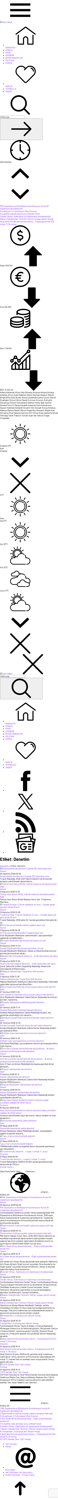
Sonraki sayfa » (7, 1167)
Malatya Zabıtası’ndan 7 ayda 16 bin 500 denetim (21, 979)
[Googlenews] (25, 852)
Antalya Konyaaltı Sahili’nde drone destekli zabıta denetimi (26, 1025)
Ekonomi (4, 1105)
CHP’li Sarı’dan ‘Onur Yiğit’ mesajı (14, 1372)
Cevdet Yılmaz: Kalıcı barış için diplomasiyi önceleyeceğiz (25, 216)
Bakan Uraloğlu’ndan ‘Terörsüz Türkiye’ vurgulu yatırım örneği (26, 219)
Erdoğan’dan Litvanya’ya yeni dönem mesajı (19, 1323)
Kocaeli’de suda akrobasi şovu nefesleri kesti (20, 213)
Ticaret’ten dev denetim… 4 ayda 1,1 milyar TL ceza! (23, 1159)
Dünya (3, 1318)
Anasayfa (4, 866)
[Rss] (25, 831)
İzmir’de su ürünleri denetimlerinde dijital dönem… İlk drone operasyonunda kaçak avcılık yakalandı (26, 1060)
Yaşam (3, 1228)
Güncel (3, 871)
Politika (3, 1367)
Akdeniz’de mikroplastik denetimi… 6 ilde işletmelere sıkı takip (27, 963)
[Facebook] (25, 790)
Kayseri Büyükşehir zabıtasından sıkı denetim (20, 1092)
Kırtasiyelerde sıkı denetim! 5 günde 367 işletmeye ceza (24, 876)
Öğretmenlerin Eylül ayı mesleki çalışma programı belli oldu (25, 1233)
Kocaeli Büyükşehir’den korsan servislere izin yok (22, 948)
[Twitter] (25, 811)
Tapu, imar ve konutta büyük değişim (16, 1143)
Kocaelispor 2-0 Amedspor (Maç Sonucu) (18, 211)
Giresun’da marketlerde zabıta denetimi (17, 1128)
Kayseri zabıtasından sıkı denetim (15, 1077)
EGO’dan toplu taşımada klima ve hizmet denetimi (22, 1040)
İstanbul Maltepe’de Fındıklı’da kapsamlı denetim (21, 1010)
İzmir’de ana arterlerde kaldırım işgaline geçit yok (21, 932)
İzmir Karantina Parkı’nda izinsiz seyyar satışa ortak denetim (27, 994)
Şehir (2, 974)
